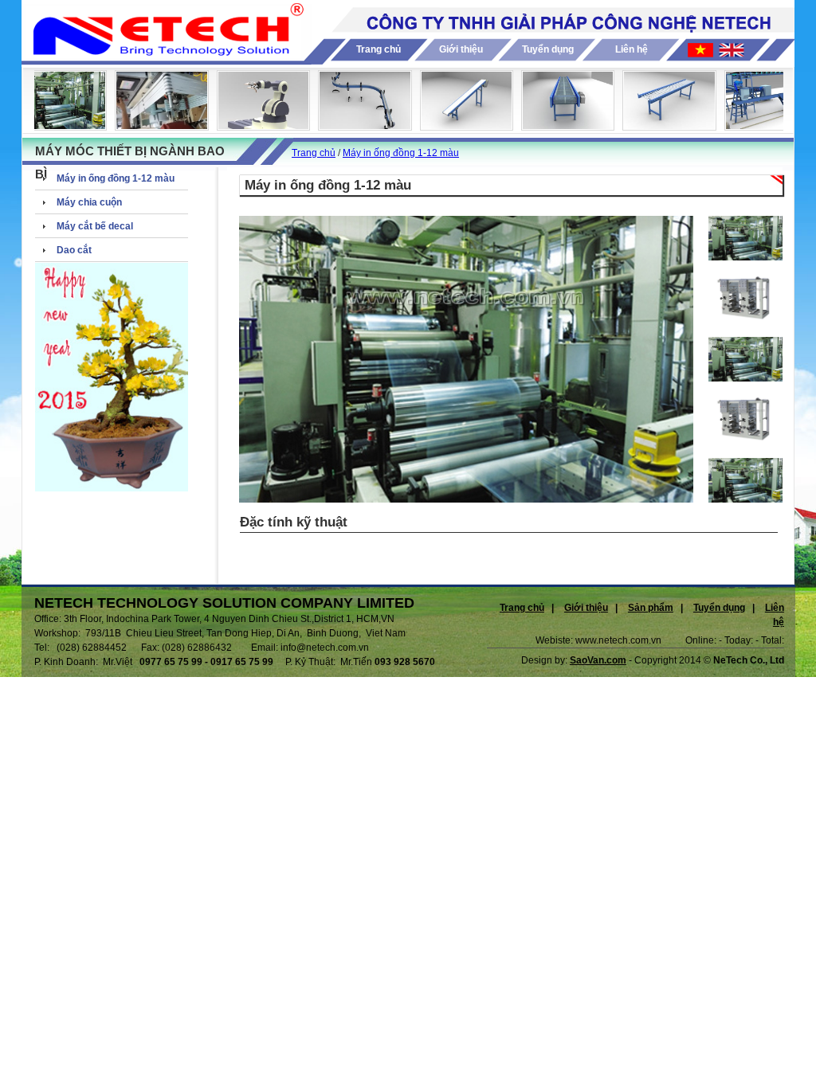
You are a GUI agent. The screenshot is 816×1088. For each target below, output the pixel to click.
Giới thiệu (461, 49)
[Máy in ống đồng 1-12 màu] (45, 125)
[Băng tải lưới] (553, 125)
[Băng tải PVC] (451, 125)
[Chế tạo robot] (248, 125)
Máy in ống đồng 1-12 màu (401, 153)
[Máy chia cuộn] (146, 125)
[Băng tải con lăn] (654, 125)
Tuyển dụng (548, 49)
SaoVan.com (598, 660)
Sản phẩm (650, 607)
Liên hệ (631, 49)
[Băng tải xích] (349, 125)
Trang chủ (378, 49)
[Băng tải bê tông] (756, 125)
